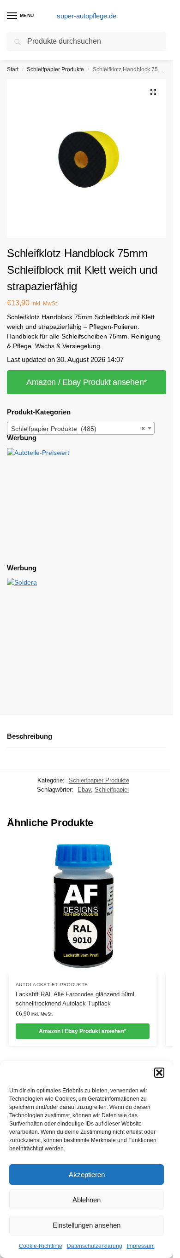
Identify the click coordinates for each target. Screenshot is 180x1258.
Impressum (141, 1246)
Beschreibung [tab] (29, 736)
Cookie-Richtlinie (40, 1246)
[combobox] (81, 428)
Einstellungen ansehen (86, 1225)
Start (12, 69)
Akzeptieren (87, 1174)
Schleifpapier (112, 789)
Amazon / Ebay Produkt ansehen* (86, 382)
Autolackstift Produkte (52, 984)
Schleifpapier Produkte (55, 69)
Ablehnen (86, 1200)
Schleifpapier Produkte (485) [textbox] (78, 428)
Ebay (84, 789)
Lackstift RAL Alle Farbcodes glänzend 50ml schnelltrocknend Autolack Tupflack (75, 999)
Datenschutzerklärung (94, 1246)
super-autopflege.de (86, 16)
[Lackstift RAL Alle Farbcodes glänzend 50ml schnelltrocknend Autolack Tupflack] (82, 907)
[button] (159, 1072)
